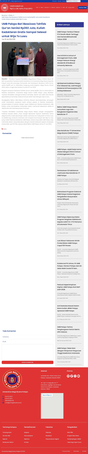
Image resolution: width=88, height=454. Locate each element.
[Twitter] (71, 376)
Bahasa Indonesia (73, 1)
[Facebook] (68, 376)
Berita (11, 15)
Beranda (4, 15)
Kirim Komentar (27, 362)
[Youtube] (78, 376)
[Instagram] (75, 376)
